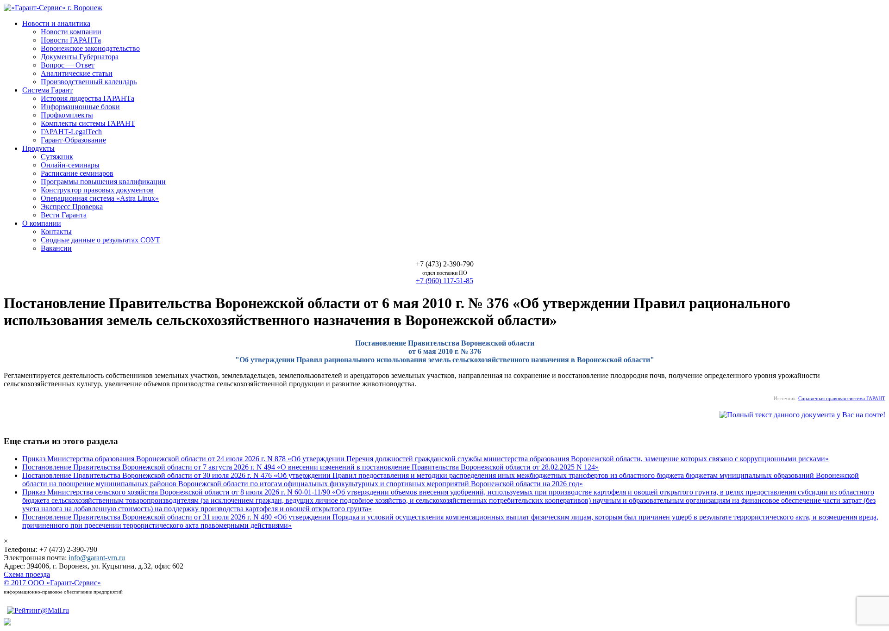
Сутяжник (57, 157)
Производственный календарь (89, 82)
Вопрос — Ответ (67, 65)
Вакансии (56, 248)
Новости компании (71, 32)
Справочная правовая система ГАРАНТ (841, 398)
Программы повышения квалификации (103, 182)
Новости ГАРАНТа (71, 40)
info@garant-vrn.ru (97, 558)
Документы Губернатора (80, 57)
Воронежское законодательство (90, 48)
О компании (41, 223)
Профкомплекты (67, 115)
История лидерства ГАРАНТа (87, 98)
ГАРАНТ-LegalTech (71, 132)
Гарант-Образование (73, 140)
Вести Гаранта (64, 215)
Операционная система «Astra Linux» (100, 198)
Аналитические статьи (77, 73)
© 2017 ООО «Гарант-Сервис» (52, 583)
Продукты (38, 148)
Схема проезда (27, 574)
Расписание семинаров (77, 173)
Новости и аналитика (56, 23)
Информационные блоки (80, 107)
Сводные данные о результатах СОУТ (100, 240)
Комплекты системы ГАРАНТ (88, 123)
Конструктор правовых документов (97, 190)
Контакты (56, 231)
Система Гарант (47, 90)
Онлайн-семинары (70, 165)
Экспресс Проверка (72, 206)
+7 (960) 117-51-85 (444, 281)
